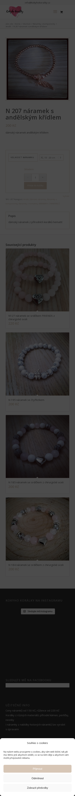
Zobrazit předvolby (37, 787)
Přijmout (37, 768)
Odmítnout (38, 778)
